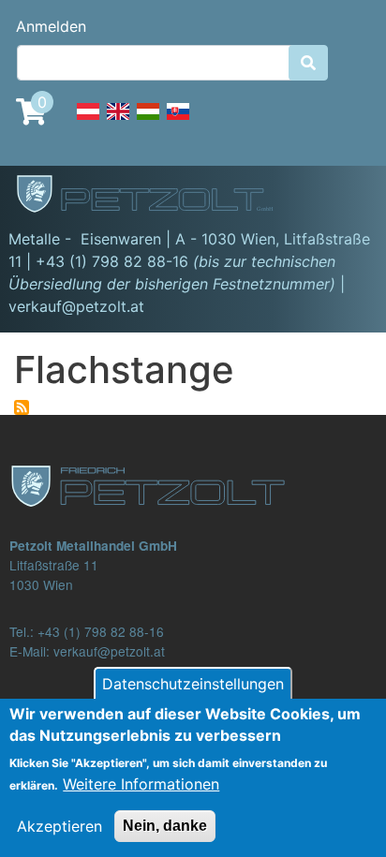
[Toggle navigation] (345, 196)
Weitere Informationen (141, 784)
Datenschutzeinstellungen (193, 683)
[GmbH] (155, 195)
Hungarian (148, 121)
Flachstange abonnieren (21, 407)
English (118, 121)
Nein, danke (165, 826)
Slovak (178, 121)
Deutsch (88, 121)
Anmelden (51, 26)
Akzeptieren (59, 826)
